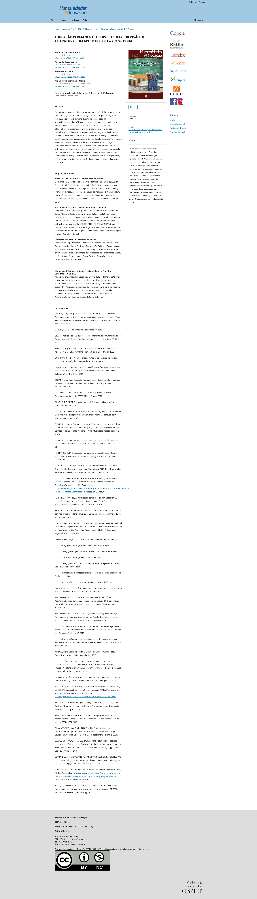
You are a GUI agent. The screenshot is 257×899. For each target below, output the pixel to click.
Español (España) (177, 124)
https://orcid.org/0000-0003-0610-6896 (70, 77)
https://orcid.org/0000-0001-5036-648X (70, 67)
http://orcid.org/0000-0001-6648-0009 (69, 58)
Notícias (75, 20)
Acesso (202, 2)
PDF (134, 107)
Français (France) (177, 132)
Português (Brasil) (178, 128)
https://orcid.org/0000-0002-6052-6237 (70, 86)
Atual (53, 20)
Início (57, 29)
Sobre (86, 20)
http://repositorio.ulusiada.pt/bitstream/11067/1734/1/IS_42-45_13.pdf (85, 696)
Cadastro (192, 2)
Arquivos (63, 20)
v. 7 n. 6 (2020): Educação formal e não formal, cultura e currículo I (99, 29)
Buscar (200, 20)
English (173, 120)
